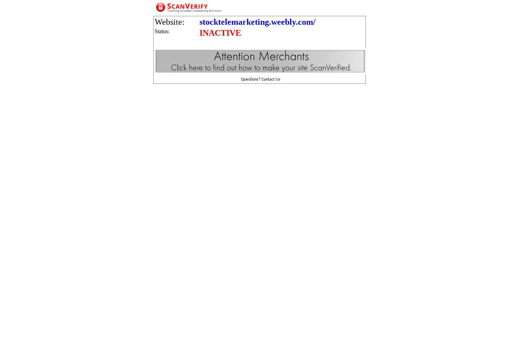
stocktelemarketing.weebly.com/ (257, 22)
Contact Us (271, 79)
